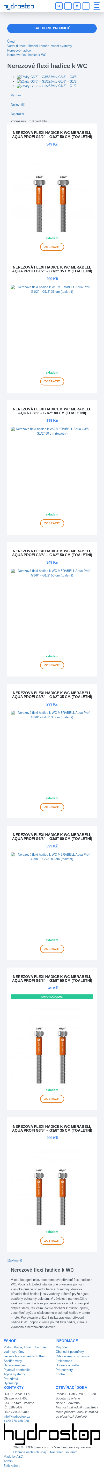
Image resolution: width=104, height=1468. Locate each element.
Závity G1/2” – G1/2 (62, 86)
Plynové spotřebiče (17, 1370)
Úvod (11, 41)
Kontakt (61, 1374)
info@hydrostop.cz (17, 1416)
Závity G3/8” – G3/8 (62, 77)
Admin (8, 1461)
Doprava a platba (67, 1365)
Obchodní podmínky (70, 1351)
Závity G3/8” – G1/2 (62, 81)
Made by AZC (13, 1456)
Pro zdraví (11, 1379)
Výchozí (16, 95)
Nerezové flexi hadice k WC (26, 55)
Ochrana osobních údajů (30, 1452)
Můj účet (62, 1347)
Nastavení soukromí (64, 1452)
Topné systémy (14, 1374)
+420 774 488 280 (16, 1421)
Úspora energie (14, 1365)
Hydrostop (11, 1383)
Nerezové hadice (19, 50)
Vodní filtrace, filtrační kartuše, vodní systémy (39, 46)
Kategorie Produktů (52, 28)
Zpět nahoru (12, 1466)
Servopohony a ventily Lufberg (25, 1356)
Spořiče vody (13, 1361)
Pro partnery (64, 1370)
